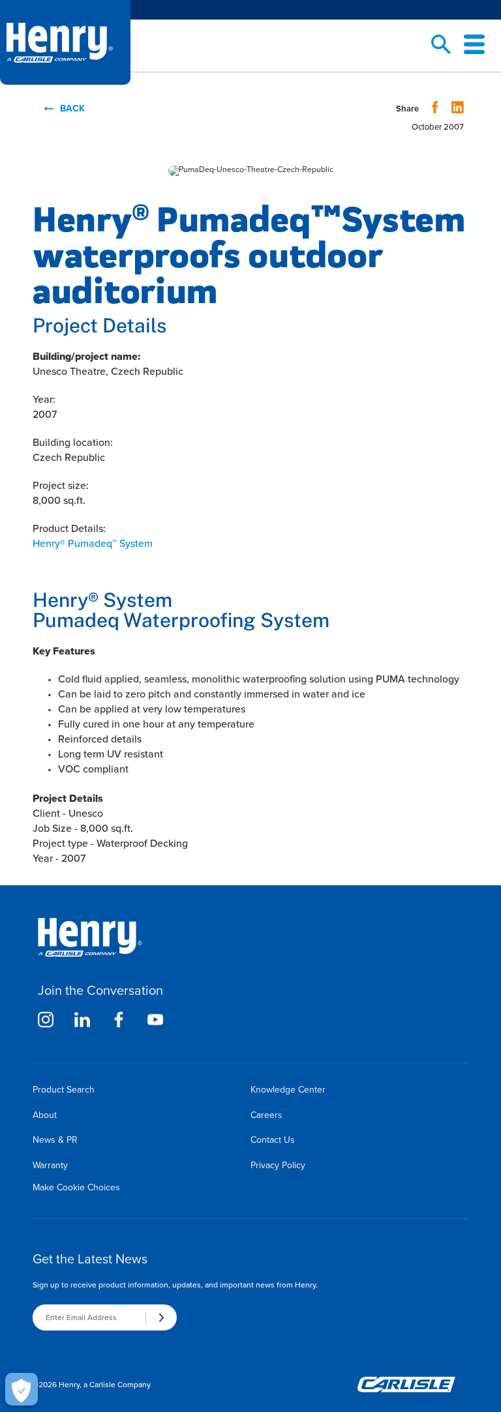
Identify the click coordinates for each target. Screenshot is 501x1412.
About (45, 1115)
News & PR (55, 1140)
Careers (266, 1115)
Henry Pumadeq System (93, 543)
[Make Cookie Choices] (21, 1389)
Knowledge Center (288, 1089)
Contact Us (272, 1140)
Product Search (64, 1089)
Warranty (50, 1165)
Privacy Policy (277, 1165)
